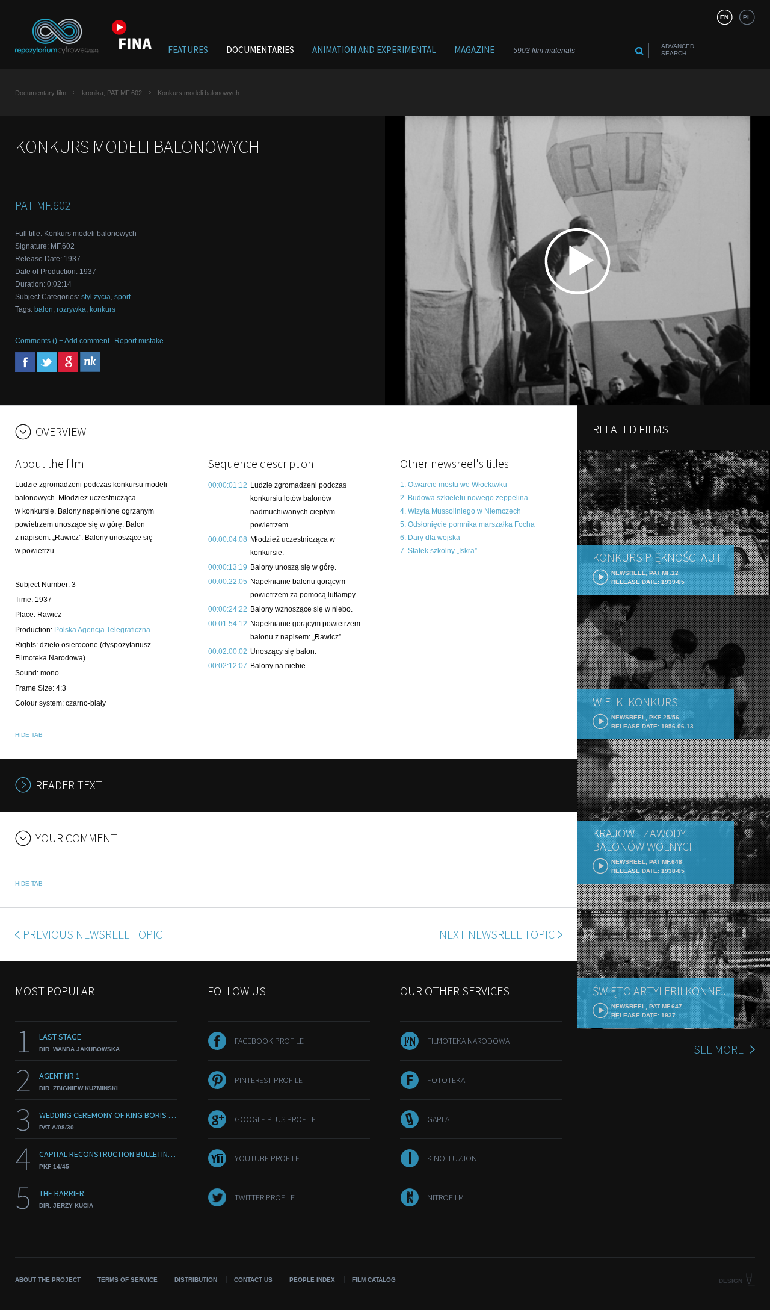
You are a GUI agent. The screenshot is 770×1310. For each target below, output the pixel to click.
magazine (474, 49)
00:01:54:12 (227, 623)
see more (719, 1049)
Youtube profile (267, 1158)
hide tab (29, 734)
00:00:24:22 (227, 609)
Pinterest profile (269, 1080)
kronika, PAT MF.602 (112, 92)
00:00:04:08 (227, 539)
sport (122, 297)
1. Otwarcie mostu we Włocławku (453, 484)
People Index (312, 1279)
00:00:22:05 (227, 581)
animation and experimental (374, 49)
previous (92, 934)
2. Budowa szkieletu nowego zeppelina (464, 498)
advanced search (677, 50)
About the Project (48, 1279)
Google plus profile (275, 1119)
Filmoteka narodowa (468, 1040)
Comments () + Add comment (62, 341)
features (188, 49)
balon (43, 309)
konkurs (103, 309)
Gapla (438, 1119)
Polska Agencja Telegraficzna (102, 630)
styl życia (96, 297)
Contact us (253, 1279)
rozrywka (71, 309)
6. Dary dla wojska (430, 537)
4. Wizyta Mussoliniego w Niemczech (460, 511)
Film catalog (374, 1279)
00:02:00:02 (227, 651)
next (497, 934)
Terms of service (127, 1279)
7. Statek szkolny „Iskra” (438, 551)
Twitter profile (265, 1197)
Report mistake (139, 341)
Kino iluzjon (452, 1158)
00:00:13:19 (227, 567)
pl (747, 17)
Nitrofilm (445, 1197)
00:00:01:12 (227, 485)
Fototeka (446, 1080)
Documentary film (40, 92)
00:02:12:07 (227, 666)
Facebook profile (269, 1040)
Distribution (195, 1279)
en (724, 17)
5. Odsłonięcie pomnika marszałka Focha (467, 524)
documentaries (260, 49)
